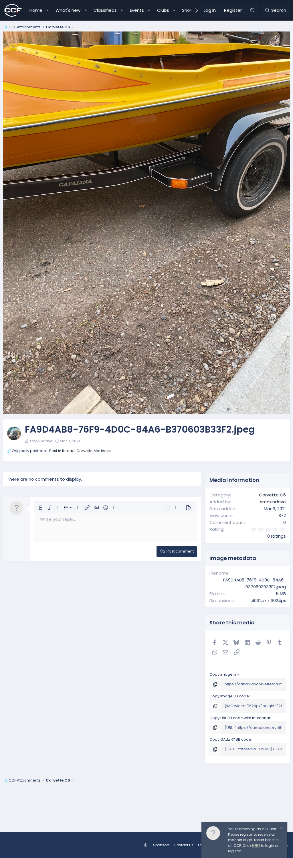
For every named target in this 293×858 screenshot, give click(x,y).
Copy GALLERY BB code (230, 739)
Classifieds (105, 10)
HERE (256, 845)
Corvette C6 (272, 495)
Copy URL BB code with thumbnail (240, 718)
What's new (68, 10)
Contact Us (183, 845)
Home (35, 10)
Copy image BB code (229, 696)
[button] (47, 10)
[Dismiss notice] (281, 829)
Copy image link (224, 674)
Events (137, 10)
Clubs (163, 10)
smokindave (41, 441)
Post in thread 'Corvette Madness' (80, 450)
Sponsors (161, 845)
